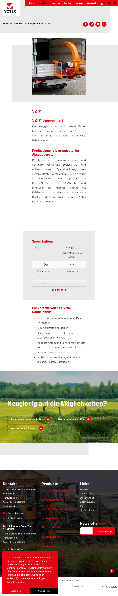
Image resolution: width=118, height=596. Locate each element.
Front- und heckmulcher (56, 490)
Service (84, 489)
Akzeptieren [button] (44, 591)
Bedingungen (87, 501)
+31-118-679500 (14, 517)
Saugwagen (48, 545)
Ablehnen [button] (16, 591)
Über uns (56, 3)
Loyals (114, 586)
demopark (91, 3)
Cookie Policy (87, 493)
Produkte (43, 3)
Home (31, 3)
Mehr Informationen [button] (17, 582)
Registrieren (104, 530)
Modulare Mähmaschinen (57, 509)
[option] (59, 66)
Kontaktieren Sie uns (24, 428)
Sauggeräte (48, 536)
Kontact (79, 3)
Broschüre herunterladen (27, 419)
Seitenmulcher (50, 499)
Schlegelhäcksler (52, 518)
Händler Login (87, 510)
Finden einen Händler (71, 419)
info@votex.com (15, 513)
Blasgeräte (48, 527)
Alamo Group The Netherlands (17, 527)
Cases (83, 506)
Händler (67, 3)
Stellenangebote (89, 497)
